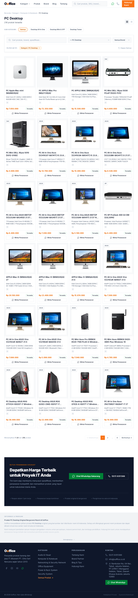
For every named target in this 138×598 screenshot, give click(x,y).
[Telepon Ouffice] (117, 3)
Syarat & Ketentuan (126, 595)
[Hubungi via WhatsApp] (112, 3)
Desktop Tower (76, 29)
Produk (37, 4)
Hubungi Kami (128, 3)
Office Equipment (45, 566)
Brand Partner (78, 559)
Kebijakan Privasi (110, 595)
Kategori (24, 4)
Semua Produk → (45, 577)
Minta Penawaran (21, 113)
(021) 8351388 (118, 476)
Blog (54, 4)
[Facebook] (6, 568)
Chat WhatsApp (118, 582)
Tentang (63, 4)
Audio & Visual (44, 555)
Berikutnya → (127, 438)
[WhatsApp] (22, 568)
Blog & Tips (77, 562)
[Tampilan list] (131, 22)
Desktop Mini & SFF (57, 29)
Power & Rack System (47, 570)
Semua (23, 29)
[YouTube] (17, 568)
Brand (46, 4)
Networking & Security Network (52, 562)
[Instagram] (12, 568)
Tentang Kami (78, 555)
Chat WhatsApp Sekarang (88, 476)
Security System (45, 574)
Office (9, 3)
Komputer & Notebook (28, 13)
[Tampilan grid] (127, 22)
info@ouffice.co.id (117, 559)
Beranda (7, 13)
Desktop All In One (38, 29)
